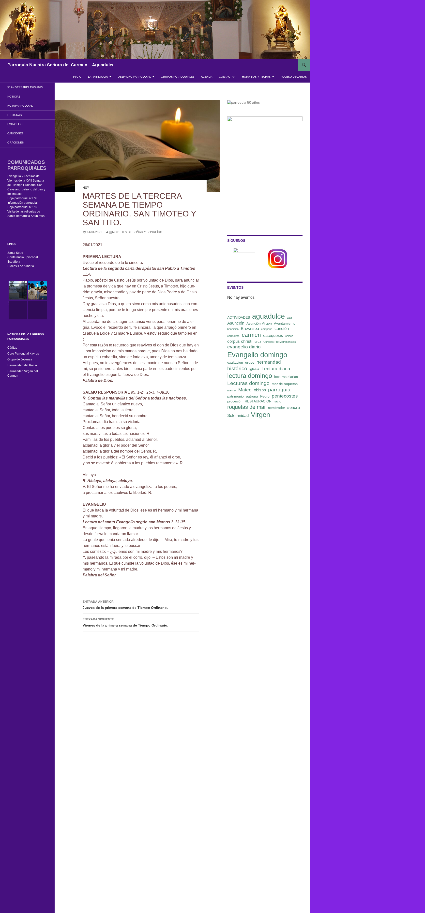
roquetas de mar (246, 407)
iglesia (254, 369)
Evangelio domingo (257, 355)
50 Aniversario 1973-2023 (25, 87)
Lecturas (14, 115)
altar (289, 317)
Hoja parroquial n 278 (22, 207)
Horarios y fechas (256, 76)
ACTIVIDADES (238, 317)
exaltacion (235, 362)
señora (293, 407)
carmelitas (233, 335)
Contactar (227, 76)
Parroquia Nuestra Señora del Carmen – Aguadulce (61, 64)
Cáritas (12, 347)
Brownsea (250, 328)
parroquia (279, 389)
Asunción (235, 323)
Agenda (206, 76)
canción (281, 328)
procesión (235, 401)
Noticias (13, 96)
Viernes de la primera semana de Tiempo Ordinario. (125, 622)
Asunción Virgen (259, 323)
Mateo (245, 389)
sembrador (276, 408)
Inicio (77, 76)
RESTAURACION (258, 401)
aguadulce (268, 316)
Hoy (86, 187)
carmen (251, 335)
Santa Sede (15, 253)
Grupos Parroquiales (177, 76)
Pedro (265, 396)
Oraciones (15, 142)
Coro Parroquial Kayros (23, 353)
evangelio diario (244, 346)
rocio (277, 401)
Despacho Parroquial (134, 76)
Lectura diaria (275, 368)
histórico (237, 368)
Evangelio (15, 124)
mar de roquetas (285, 384)
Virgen (260, 414)
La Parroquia (98, 76)
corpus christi (239, 341)
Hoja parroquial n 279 (22, 198)
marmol (231, 390)
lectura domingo (249, 375)
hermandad (269, 362)
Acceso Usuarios (294, 76)
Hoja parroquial (20, 105)
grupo (249, 362)
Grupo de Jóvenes (19, 359)
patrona (252, 396)
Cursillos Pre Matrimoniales (279, 341)
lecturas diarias (286, 377)
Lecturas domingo (248, 383)
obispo (260, 390)
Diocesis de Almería (20, 266)
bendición (233, 329)
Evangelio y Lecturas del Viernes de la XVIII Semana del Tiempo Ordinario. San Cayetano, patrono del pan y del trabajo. (26, 185)
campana (266, 329)
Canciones (15, 133)
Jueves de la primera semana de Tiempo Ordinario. (125, 605)
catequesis (273, 335)
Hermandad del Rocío (22, 365)
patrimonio (235, 396)
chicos (289, 335)
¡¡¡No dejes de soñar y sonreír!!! (135, 232)
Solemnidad (238, 415)
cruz (258, 341)
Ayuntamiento (284, 323)
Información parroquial (22, 202)
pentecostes (285, 396)
